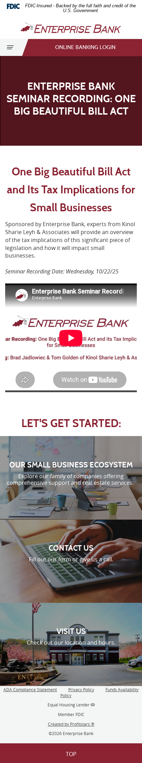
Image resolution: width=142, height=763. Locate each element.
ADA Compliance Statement (30, 689)
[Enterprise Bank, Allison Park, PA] (71, 27)
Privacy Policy (81, 689)
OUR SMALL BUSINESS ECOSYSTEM (71, 465)
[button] (71, 753)
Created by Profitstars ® (71, 724)
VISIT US (71, 631)
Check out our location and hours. (71, 642)
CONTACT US (71, 548)
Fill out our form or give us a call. (71, 559)
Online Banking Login (85, 47)
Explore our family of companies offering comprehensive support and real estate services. (71, 479)
